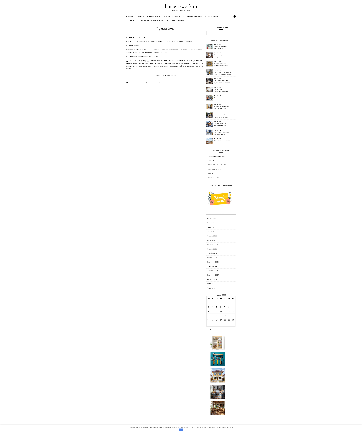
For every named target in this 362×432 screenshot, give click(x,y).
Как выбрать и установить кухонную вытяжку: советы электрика (222, 73)
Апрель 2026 (212, 236)
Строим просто (153, 16)
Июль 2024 (211, 284)
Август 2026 (211, 218)
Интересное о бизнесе (192, 16)
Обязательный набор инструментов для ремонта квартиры (221, 48)
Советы (131, 20)
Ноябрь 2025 (212, 258)
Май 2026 (210, 232)
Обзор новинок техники (215, 16)
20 (221, 316)
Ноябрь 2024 (212, 266)
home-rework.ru (181, 6)
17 (208, 316)
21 (225, 316)
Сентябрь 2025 (213, 262)
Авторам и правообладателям (150, 20)
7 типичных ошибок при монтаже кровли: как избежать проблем (221, 116)
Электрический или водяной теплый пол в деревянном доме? (221, 125)
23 (233, 316)
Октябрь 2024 (212, 271)
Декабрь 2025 (212, 253)
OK (181, 429)
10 (208, 311)
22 (229, 316)
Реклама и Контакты (175, 20)
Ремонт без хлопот (172, 16)
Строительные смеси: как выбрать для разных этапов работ (222, 142)
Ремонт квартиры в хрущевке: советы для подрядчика (221, 56)
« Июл (209, 329)
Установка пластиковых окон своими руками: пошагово (221, 108)
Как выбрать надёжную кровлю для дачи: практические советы (221, 133)
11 (212, 311)
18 (213, 316)
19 (216, 316)
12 (216, 311)
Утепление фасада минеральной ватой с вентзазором (221, 65)
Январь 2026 (212, 249)
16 (233, 311)
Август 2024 (212, 279)
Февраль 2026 (212, 245)
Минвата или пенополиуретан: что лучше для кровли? (221, 90)
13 (221, 311)
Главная (129, 16)
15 (229, 311)
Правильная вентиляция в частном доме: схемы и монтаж (222, 99)
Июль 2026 (211, 223)
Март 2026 (211, 240)
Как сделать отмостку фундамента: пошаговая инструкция (222, 82)
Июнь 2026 (211, 227)
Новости (140, 16)
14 (225, 311)
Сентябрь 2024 (213, 275)
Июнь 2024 (211, 288)
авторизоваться (169, 82)
